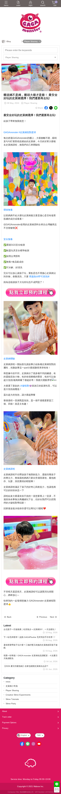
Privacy (5, 728)
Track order (6, 717)
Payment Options (9, 722)
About (4, 711)
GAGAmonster (11, 132)
